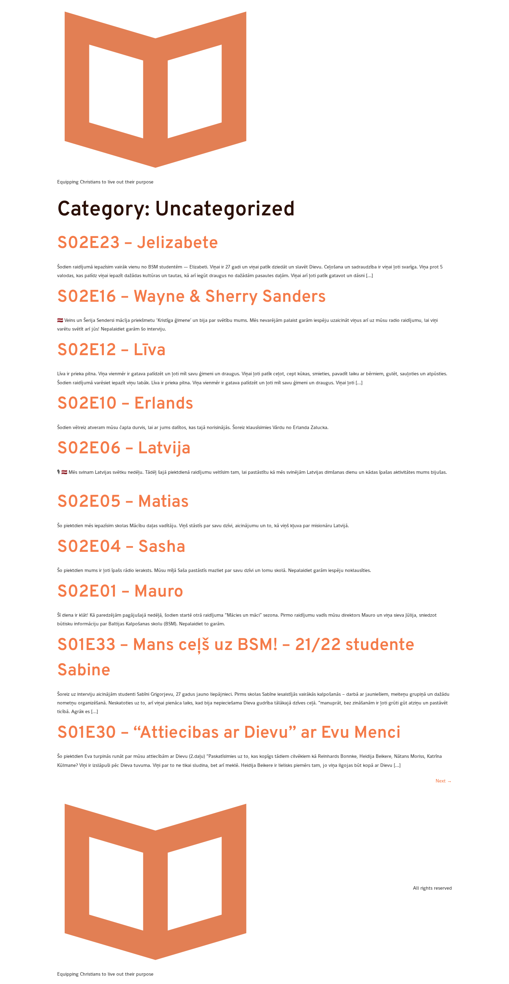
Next (444, 781)
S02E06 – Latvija (124, 449)
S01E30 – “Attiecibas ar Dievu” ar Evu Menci (229, 733)
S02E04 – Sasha (121, 547)
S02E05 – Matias (123, 502)
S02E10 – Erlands (125, 404)
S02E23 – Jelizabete (137, 244)
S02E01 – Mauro (120, 592)
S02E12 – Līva (111, 351)
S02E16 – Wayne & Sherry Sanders (191, 297)
